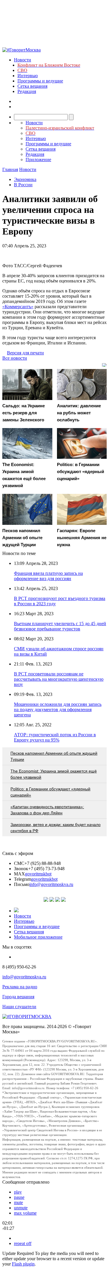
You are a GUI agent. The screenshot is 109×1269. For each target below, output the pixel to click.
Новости (22, 59)
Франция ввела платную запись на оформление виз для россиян (48, 576)
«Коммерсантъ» (17, 306)
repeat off (22, 1243)
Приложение (38, 159)
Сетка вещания (32, 86)
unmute (21, 1207)
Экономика (25, 179)
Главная (10, 169)
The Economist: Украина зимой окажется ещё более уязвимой (53, 774)
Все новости (14, 358)
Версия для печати (25, 352)
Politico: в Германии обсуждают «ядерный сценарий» (50, 792)
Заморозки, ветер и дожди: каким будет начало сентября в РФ (55, 827)
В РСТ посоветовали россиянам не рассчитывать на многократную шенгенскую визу (58, 679)
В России (23, 184)
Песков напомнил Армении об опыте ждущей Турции (53, 756)
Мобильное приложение (38, 936)
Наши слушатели (19, 1006)
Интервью (27, 75)
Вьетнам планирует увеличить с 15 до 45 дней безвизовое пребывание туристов (60, 626)
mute (18, 1202)
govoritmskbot (38, 873)
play (18, 1191)
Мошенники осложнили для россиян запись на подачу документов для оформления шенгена (57, 709)
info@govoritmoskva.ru (51, 884)
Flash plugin (23, 1263)
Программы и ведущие (40, 80)
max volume (25, 1213)
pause (19, 1197)
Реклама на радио (19, 986)
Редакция (26, 91)
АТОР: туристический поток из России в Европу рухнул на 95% (55, 737)
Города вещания (18, 996)
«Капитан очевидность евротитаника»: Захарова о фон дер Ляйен (47, 809)
